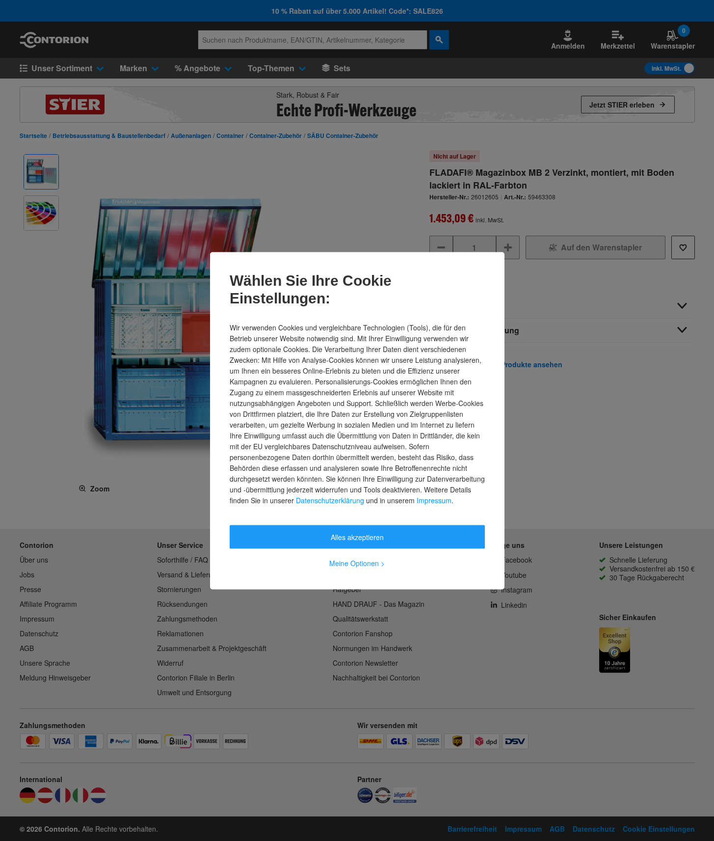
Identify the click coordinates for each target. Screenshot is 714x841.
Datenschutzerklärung (330, 500)
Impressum (434, 500)
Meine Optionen (357, 563)
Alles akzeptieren (357, 537)
